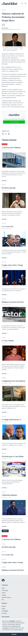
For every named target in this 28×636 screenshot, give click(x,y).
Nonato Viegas (5, 28)
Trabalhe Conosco (6, 597)
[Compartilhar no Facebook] (9, 134)
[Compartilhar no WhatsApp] (3, 134)
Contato (4, 595)
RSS (3, 599)
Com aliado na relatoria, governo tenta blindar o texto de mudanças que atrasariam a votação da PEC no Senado (14, 252)
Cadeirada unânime (9, 495)
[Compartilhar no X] (6, 134)
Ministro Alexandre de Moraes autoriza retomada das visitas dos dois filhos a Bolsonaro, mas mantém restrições (12, 213)
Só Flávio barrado (9, 188)
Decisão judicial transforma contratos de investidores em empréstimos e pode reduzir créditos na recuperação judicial (13, 327)
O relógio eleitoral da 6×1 (11, 420)
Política (4, 606)
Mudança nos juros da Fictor (13, 302)
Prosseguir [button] (14, 634)
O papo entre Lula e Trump (12, 265)
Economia (4, 613)
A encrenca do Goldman (11, 148)
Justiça (3, 608)
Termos (3, 593)
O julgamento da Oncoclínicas (13, 381)
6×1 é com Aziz (7, 227)
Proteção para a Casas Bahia (12, 456)
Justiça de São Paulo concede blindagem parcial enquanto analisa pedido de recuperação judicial (12, 482)
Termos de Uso (19, 629)
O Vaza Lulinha (8, 341)
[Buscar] (22, 3)
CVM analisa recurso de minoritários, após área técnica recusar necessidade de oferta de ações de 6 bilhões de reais (13, 406)
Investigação (5, 611)
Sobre (3, 588)
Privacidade (5, 590)
